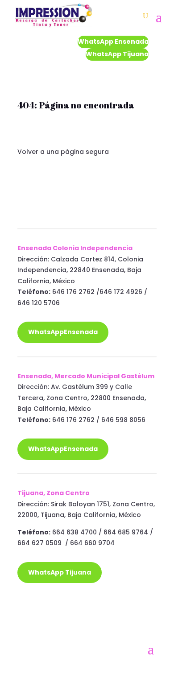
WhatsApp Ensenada (113, 41)
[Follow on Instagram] (42, 617)
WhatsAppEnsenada (63, 331)
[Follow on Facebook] (24, 617)
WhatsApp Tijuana (117, 54)
